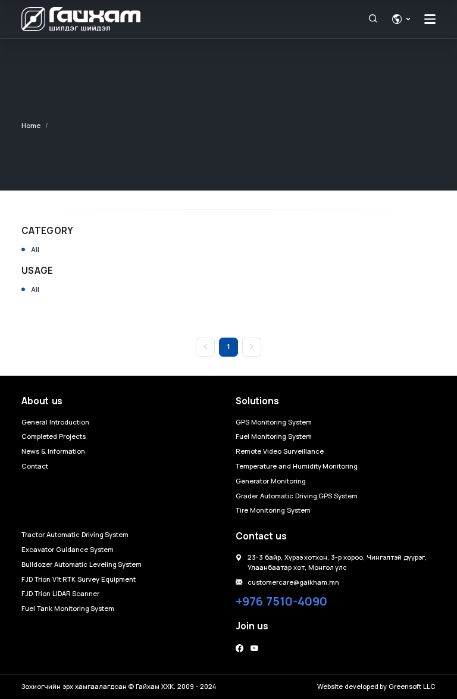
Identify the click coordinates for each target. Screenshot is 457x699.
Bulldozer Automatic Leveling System (81, 564)
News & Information (53, 451)
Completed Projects (53, 436)
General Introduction (55, 421)
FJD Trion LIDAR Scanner (60, 593)
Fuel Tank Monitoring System (67, 608)
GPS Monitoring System (274, 421)
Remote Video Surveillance (280, 451)
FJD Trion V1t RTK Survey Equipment (78, 579)
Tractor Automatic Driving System (75, 534)
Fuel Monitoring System (274, 436)
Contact (34, 465)
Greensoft (405, 686)
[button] (401, 19)
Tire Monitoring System (273, 509)
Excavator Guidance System (67, 549)
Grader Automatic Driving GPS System (297, 495)
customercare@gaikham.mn (293, 582)
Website (330, 686)
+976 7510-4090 (281, 601)
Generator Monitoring (271, 480)
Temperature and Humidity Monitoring (297, 465)
